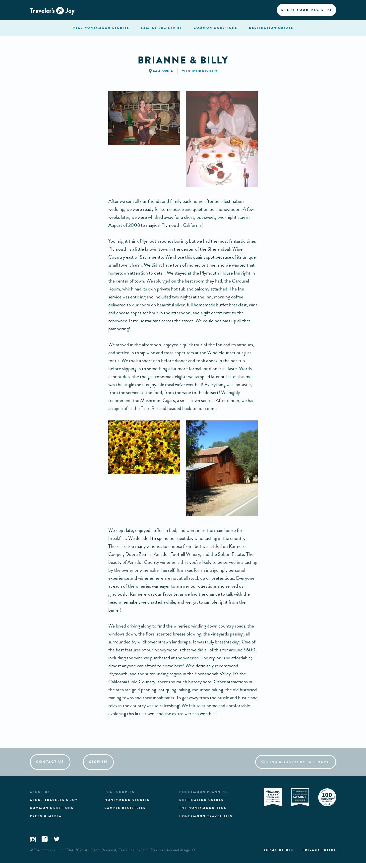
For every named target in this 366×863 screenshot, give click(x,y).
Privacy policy (319, 850)
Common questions (52, 808)
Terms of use (279, 850)
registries (161, 28)
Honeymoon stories (127, 800)
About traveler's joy (54, 800)
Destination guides (201, 800)
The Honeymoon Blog (203, 808)
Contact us (50, 761)
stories (101, 28)
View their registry (200, 71)
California (163, 71)
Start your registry (306, 10)
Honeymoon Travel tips (206, 816)
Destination (271, 28)
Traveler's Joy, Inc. (48, 850)
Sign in (98, 761)
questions (216, 28)
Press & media (46, 816)
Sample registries (125, 808)
